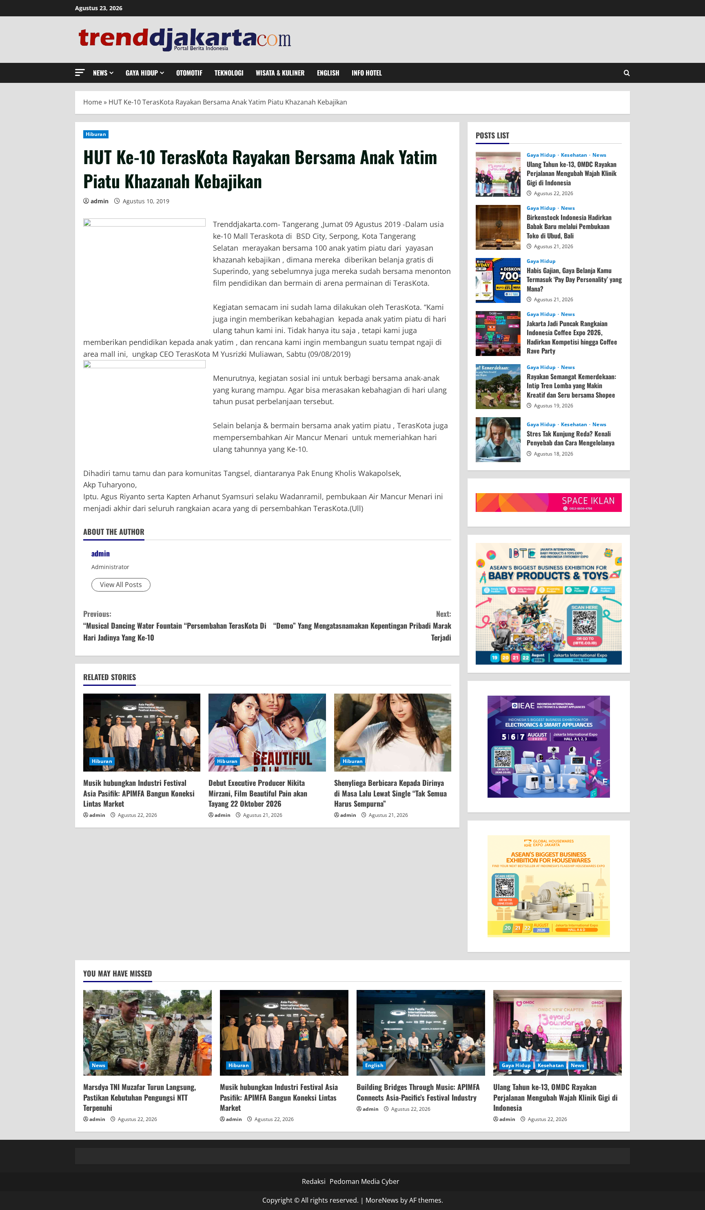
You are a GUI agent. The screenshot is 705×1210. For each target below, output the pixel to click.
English (328, 73)
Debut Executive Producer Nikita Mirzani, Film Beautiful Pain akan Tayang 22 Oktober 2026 (257, 792)
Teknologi (229, 73)
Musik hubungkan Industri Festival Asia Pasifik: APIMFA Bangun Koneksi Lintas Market (139, 792)
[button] (80, 72)
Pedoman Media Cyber (364, 1181)
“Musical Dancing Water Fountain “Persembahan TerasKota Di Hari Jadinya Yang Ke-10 (174, 625)
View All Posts (121, 584)
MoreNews (382, 1200)
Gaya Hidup (142, 73)
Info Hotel (367, 73)
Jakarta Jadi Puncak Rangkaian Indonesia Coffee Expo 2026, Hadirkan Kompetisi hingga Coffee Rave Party (498, 333)
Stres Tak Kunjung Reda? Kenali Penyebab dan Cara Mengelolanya (498, 439)
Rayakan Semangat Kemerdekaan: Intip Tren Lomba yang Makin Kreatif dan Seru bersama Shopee (498, 386)
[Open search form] (627, 73)
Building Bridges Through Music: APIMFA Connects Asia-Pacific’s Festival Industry (418, 1091)
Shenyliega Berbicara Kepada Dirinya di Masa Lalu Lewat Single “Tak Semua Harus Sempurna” (390, 792)
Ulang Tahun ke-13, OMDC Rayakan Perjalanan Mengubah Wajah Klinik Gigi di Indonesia (498, 174)
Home (92, 102)
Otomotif (189, 73)
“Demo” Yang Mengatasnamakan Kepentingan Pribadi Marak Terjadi (362, 625)
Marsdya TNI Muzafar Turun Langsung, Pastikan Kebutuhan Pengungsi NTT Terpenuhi (139, 1096)
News (100, 73)
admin (100, 201)
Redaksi (314, 1181)
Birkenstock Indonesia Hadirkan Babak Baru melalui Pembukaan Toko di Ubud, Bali (498, 227)
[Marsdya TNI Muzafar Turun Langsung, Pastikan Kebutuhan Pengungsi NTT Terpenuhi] (147, 1033)
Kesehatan (574, 155)
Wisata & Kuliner (280, 73)
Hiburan (96, 134)
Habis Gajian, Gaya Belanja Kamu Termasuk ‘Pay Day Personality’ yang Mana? (498, 280)
